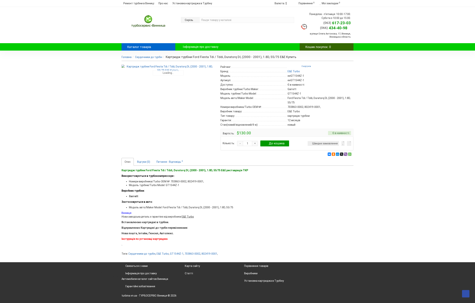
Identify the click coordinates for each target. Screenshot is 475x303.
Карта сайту (192, 265)
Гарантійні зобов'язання (140, 286)
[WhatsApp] (349, 154)
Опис (128, 161)
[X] (341, 154)
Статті (189, 273)
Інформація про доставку (200, 47)
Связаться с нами (136, 265)
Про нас (163, 3)
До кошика (276, 143)
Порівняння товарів (256, 265)
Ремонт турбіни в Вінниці (138, 3)
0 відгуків (306, 66)
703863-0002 (192, 253)
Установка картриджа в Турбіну (192, 3)
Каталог (139, 47)
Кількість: (229, 143)
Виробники (251, 273)
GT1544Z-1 (177, 253)
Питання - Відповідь (169, 161)
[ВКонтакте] (329, 154)
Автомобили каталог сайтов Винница (145, 278)
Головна (127, 57)
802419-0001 (209, 253)
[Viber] (345, 154)
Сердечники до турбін (148, 57)
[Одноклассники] (333, 154)
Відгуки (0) (143, 161)
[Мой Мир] (337, 154)
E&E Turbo (163, 253)
